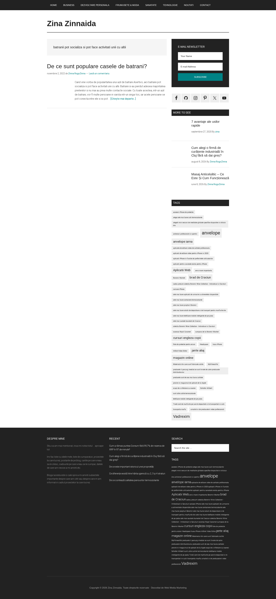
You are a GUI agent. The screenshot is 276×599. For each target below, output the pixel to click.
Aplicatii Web (182, 270)
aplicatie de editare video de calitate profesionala (191, 248)
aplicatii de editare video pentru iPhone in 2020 (190, 253)
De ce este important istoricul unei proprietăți (131, 466)
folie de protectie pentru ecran (184, 344)
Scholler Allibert (206, 388)
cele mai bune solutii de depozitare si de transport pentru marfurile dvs (199, 310)
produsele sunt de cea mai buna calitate (188, 377)
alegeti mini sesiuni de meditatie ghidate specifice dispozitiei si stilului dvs (199, 224)
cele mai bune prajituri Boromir (184, 305)
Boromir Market (179, 278)
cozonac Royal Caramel (182, 332)
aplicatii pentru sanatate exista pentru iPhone (190, 264)
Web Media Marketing (175, 587)
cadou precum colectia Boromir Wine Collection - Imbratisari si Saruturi (199, 284)
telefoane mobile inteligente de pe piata (187, 399)
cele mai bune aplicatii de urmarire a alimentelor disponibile (195, 294)
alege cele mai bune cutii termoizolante (187, 217)
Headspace (204, 344)
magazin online (183, 358)
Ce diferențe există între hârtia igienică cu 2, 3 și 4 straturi (137, 473)
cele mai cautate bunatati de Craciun (187, 321)
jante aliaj (198, 350)
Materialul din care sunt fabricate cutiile (188, 364)
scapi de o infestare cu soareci (184, 388)
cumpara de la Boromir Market (206, 332)
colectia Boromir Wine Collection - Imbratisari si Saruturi (194, 326)
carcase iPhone (178, 289)
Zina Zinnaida (71, 23)
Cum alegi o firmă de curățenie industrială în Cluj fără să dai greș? (207, 151)
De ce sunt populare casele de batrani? (97, 66)
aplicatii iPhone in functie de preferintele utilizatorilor (193, 259)
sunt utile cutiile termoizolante (184, 393)
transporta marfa (179, 409)
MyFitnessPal (213, 364)
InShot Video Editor (180, 351)
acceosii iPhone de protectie (183, 212)
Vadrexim (181, 416)
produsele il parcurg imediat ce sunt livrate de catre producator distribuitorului (196, 371)
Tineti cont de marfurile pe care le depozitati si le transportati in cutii (198, 404)
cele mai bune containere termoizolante (187, 300)
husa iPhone (217, 344)
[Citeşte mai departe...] (123, 98)
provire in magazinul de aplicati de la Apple (189, 383)
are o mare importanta (203, 271)
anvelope (211, 233)
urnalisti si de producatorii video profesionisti (207, 409)
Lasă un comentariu (99, 73)
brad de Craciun (200, 277)
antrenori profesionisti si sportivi (185, 234)
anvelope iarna (182, 241)
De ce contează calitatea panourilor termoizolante (134, 480)
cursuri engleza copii (187, 338)
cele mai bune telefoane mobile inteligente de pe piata (193, 316)
